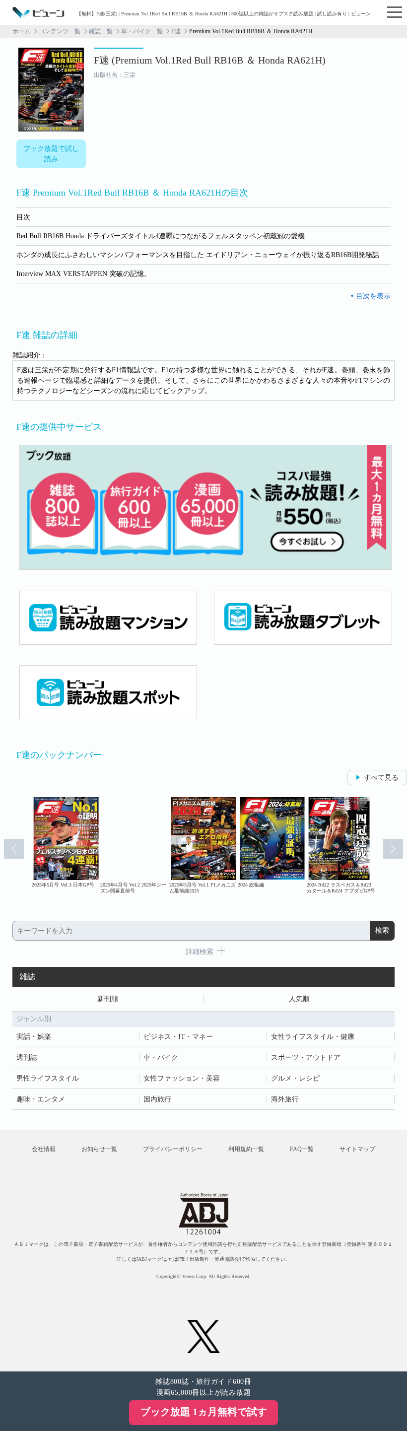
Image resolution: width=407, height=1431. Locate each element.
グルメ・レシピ (295, 1078)
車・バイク (160, 1057)
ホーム (21, 31)
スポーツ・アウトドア (305, 1057)
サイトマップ (357, 1149)
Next (393, 849)
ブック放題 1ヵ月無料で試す (203, 1411)
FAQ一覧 (302, 1149)
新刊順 (107, 999)
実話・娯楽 (33, 1036)
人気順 (299, 999)
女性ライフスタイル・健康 (312, 1036)
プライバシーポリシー (173, 1149)
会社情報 (44, 1149)
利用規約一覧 (246, 1149)
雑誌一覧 (101, 31)
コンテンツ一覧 (59, 31)
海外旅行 (285, 1099)
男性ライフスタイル (47, 1078)
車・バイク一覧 (142, 31)
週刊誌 (26, 1057)
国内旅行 (157, 1099)
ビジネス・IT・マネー (178, 1036)
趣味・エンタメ (40, 1099)
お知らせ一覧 (99, 1149)
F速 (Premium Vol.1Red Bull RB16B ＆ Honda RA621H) (210, 60)
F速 (176, 31)
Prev (14, 849)
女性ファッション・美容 (181, 1078)
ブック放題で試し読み (51, 154)
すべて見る (381, 777)
